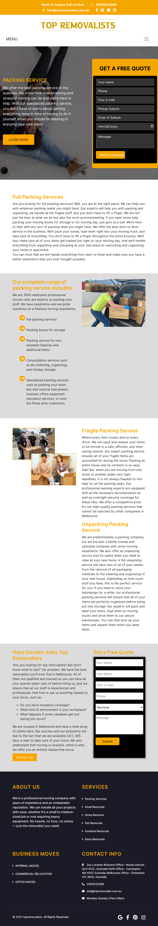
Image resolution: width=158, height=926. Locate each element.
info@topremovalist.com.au (68, 10)
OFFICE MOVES (25, 881)
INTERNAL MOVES (27, 865)
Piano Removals (95, 839)
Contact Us (24, 757)
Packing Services (96, 798)
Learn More (19, 140)
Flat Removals (94, 823)
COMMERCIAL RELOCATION (33, 873)
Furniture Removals (97, 831)
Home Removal (94, 815)
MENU (12, 39)
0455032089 (106, 5)
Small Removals (95, 806)
